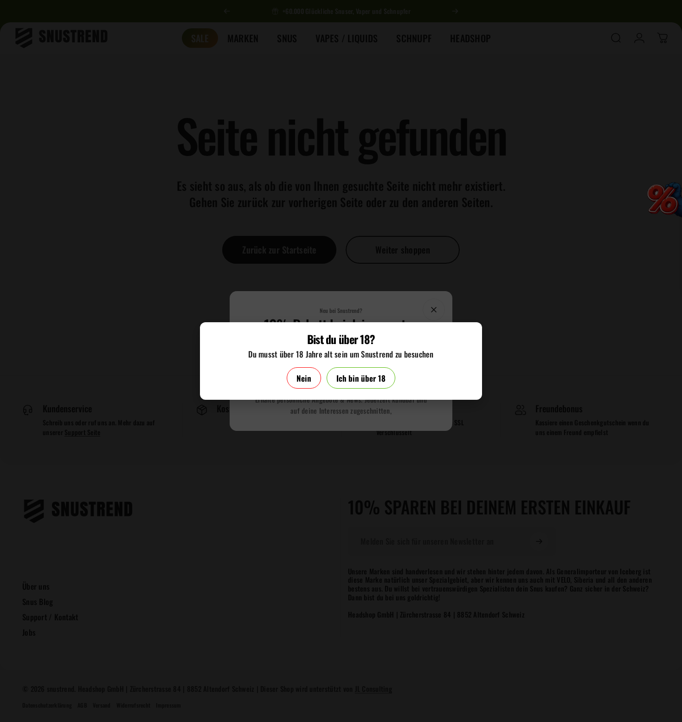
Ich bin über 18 (361, 378)
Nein (303, 378)
